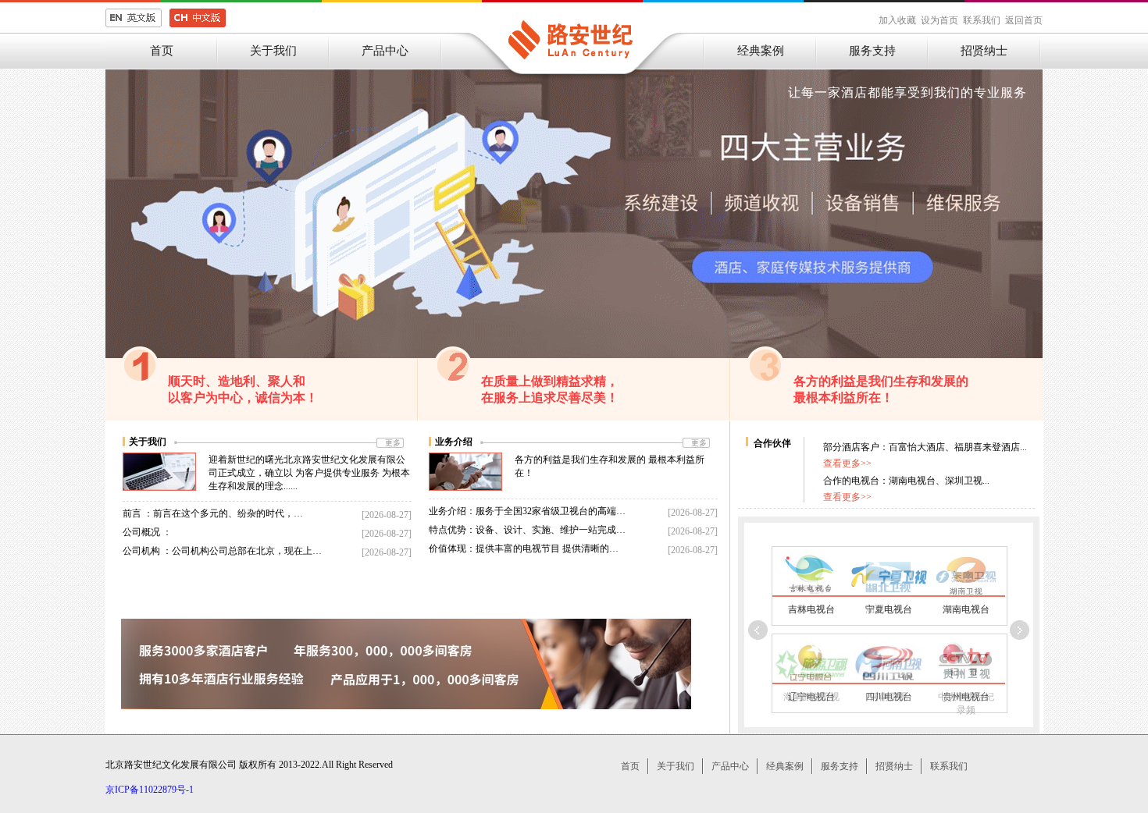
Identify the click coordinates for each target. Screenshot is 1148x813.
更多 (393, 442)
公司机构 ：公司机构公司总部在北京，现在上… (222, 550)
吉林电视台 (811, 609)
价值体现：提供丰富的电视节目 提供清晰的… (524, 548)
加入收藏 (897, 20)
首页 (161, 50)
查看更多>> (847, 463)
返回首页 (1024, 20)
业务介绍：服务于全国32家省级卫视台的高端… (527, 511)
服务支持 (872, 50)
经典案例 (760, 50)
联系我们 (981, 20)
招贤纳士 (984, 50)
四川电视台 (888, 696)
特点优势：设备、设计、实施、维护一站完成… (527, 529)
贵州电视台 (966, 696)
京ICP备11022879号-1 (149, 789)
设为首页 (939, 20)
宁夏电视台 (888, 609)
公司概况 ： (147, 532)
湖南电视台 (966, 609)
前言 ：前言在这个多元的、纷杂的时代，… (213, 513)
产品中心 (385, 50)
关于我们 (273, 50)
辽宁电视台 (811, 696)
